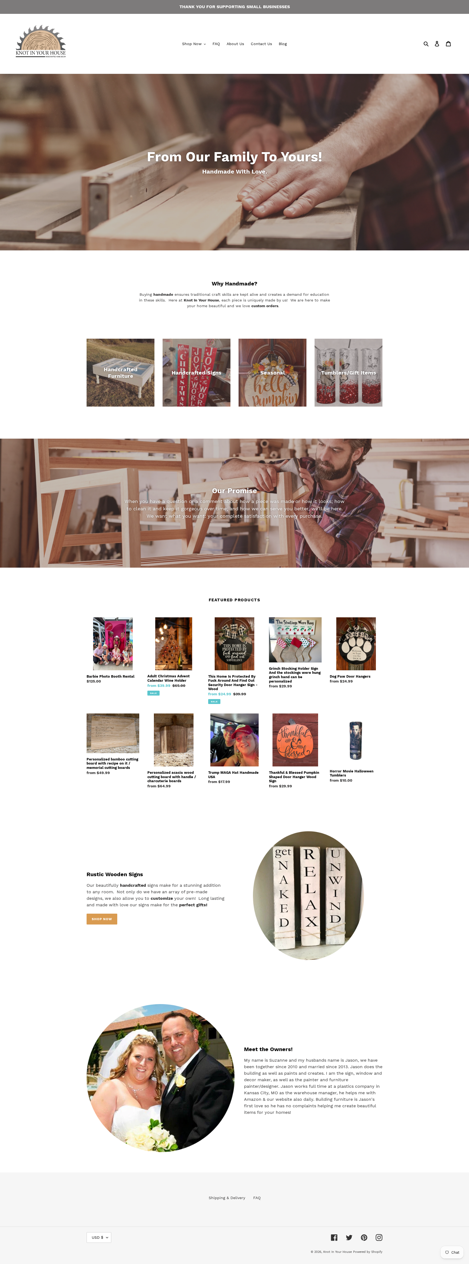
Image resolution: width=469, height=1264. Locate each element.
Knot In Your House (337, 1252)
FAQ (257, 1198)
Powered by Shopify (367, 1252)
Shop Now (102, 919)
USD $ (97, 1237)
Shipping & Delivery (227, 1198)
